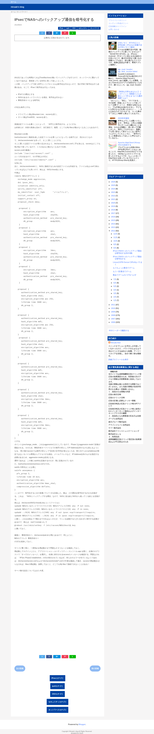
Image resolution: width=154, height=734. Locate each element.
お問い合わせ (113, 29)
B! (57, 33)
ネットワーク (94, 28)
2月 (115, 297)
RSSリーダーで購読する (119, 331)
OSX (74, 28)
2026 (113, 182)
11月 (115, 237)
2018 (113, 210)
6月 (115, 283)
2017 (113, 213)
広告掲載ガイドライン (117, 26)
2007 (113, 319)
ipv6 (67, 28)
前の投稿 (95, 668)
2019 (113, 206)
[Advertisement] (57, 58)
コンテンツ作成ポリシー (118, 23)
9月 (115, 244)
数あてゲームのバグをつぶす (124, 275)
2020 (113, 203)
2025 (113, 185)
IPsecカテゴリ (57, 678)
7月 (115, 279)
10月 (115, 241)
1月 (115, 300)
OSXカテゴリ (57, 694)
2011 (113, 305)
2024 (113, 189)
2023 (113, 192)
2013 (113, 227)
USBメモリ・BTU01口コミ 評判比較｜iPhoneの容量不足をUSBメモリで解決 (130, 45)
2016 (113, 217)
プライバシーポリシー (117, 20)
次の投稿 (19, 668)
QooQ (81, 733)
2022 (113, 196)
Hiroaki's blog (17, 7)
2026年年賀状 (123, 118)
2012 (113, 231)
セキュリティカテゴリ (57, 702)
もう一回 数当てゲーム (122, 271)
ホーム (13, 2)
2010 (113, 308)
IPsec (61, 28)
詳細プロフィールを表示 (118, 359)
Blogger (82, 724)
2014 (113, 224)
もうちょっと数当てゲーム (124, 268)
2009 (113, 312)
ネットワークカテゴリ (57, 710)
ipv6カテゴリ (57, 686)
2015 (113, 220)
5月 (115, 286)
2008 (113, 315)
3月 (115, 293)
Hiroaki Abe (116, 343)
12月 (115, 234)
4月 (115, 290)
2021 (113, 199)
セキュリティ (83, 28)
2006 (113, 322)
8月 (115, 248)
